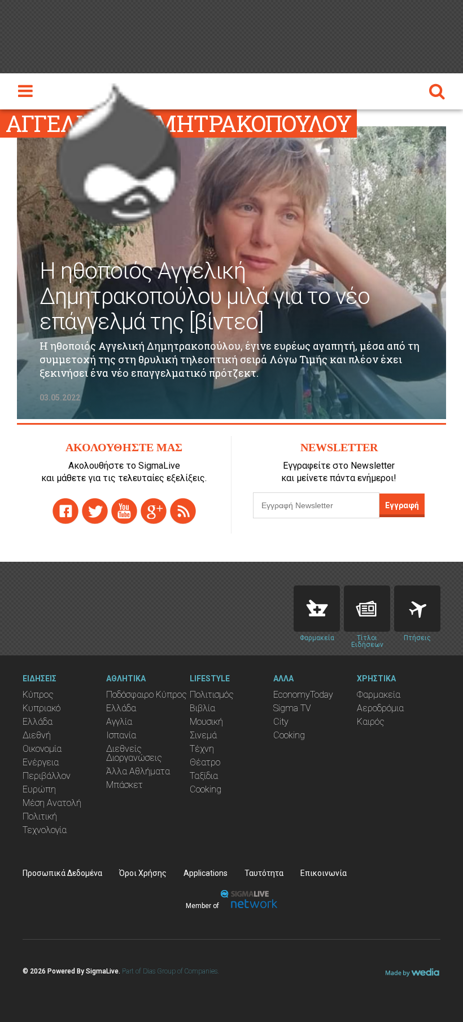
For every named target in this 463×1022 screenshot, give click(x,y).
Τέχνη (202, 748)
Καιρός (371, 721)
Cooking (205, 789)
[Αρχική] (118, 151)
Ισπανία (121, 735)
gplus (154, 511)
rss (183, 511)
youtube (124, 511)
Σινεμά (203, 735)
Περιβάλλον (47, 775)
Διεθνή (37, 735)
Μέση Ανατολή (52, 803)
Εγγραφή (402, 505)
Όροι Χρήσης (143, 873)
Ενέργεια (41, 762)
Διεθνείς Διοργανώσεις (134, 753)
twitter (95, 511)
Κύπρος (38, 694)
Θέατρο (205, 762)
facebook (65, 511)
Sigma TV (292, 708)
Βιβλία (202, 708)
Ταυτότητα (263, 873)
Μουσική (206, 721)
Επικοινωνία (323, 873)
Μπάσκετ (124, 784)
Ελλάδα (38, 721)
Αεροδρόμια (380, 708)
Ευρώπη (39, 789)
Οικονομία (42, 748)
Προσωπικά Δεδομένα (62, 873)
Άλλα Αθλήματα (138, 771)
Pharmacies (317, 608)
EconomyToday (303, 694)
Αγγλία (119, 721)
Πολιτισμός (212, 694)
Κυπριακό (41, 708)
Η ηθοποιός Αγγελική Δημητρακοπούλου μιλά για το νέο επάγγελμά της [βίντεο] (205, 296)
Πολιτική (40, 816)
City (281, 721)
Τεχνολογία (45, 830)
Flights (417, 608)
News (367, 608)
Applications (206, 873)
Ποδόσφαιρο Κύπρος (146, 694)
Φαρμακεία (378, 694)
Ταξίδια (204, 775)
